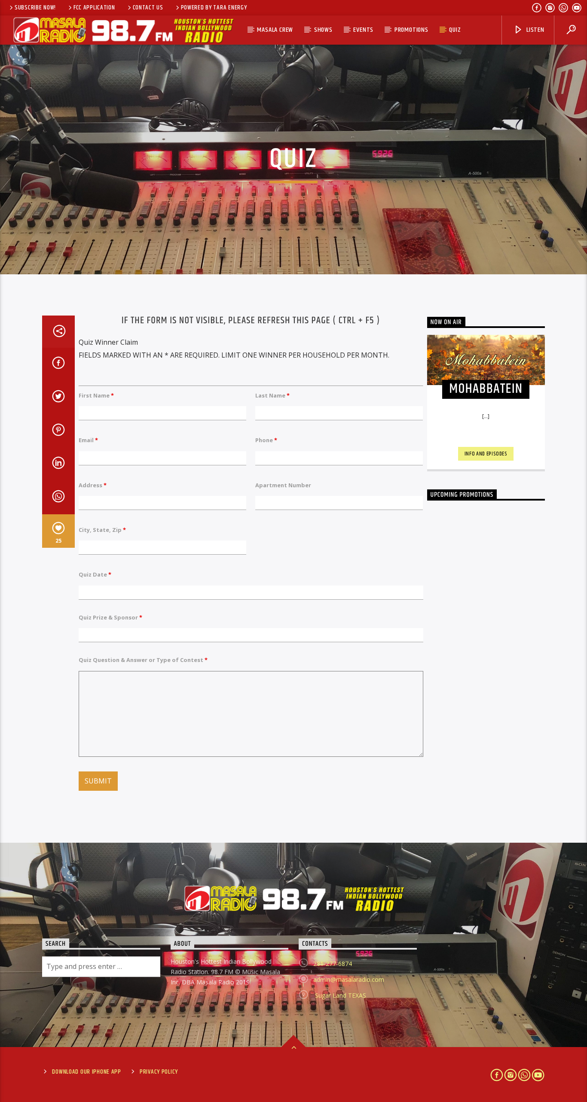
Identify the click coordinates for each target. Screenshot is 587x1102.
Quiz (455, 29)
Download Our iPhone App (86, 1072)
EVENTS (363, 29)
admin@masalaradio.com (348, 979)
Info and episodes (486, 453)
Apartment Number (283, 485)
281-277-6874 (332, 963)
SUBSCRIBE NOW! (35, 7)
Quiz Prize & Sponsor (110, 617)
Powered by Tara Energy (214, 7)
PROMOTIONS (411, 29)
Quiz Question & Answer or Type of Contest (143, 660)
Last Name (272, 395)
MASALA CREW (275, 29)
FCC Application (94, 7)
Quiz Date (95, 574)
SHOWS (323, 29)
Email (88, 440)
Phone (266, 440)
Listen (534, 29)
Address (93, 485)
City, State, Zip (102, 530)
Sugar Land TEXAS (339, 995)
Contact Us (148, 7)
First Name (96, 395)
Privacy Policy (159, 1072)
